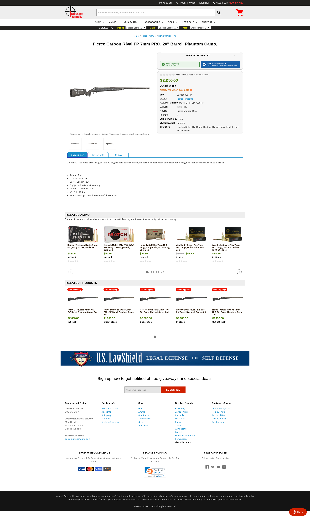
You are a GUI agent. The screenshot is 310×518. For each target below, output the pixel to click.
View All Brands (183, 442)
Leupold (179, 432)
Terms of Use (218, 415)
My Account (166, 2)
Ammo (112, 22)
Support (207, 22)
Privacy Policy (219, 418)
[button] (155, 472)
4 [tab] (162, 272)
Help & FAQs (218, 411)
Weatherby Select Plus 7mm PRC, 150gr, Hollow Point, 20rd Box (190, 247)
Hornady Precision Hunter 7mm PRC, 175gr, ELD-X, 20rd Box (82, 246)
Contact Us (218, 422)
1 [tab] (147, 272)
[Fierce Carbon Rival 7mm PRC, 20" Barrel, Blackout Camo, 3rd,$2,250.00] (191, 299)
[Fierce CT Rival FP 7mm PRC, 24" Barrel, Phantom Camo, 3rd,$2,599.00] (83, 299)
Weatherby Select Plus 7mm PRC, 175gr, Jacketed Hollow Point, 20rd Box (226, 247)
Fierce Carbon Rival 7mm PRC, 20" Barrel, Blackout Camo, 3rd (191, 310)
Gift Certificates (186, 2)
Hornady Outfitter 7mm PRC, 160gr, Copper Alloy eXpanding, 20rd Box (155, 247)
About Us (106, 411)
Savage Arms (182, 411)
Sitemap (106, 418)
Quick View (83, 234)
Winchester (181, 428)
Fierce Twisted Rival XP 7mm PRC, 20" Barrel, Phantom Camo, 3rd (227, 312)
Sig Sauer (180, 418)
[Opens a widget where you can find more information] (298, 512)
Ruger (178, 422)
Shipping (106, 415)
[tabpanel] (83, 246)
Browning (180, 408)
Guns (98, 22)
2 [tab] (152, 272)
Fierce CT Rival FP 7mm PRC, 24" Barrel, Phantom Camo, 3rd (82, 310)
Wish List (204, 2)
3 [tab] (157, 272)
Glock (178, 425)
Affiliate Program (110, 422)
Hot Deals (188, 22)
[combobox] (156, 12)
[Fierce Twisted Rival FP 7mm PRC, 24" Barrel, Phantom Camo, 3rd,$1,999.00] (119, 299)
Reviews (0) (98, 154)
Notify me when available (175, 89)
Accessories (152, 22)
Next (239, 271)
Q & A (118, 154)
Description (77, 154)
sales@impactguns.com (78, 439)
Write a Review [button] (201, 74)
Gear (171, 22)
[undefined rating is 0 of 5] (167, 74)
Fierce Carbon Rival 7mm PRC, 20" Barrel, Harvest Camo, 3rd (154, 310)
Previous (70, 271)
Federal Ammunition (185, 435)
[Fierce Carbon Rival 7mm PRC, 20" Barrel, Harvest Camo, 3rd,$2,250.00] (155, 299)
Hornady (179, 415)
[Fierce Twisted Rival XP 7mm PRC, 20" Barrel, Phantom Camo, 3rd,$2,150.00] (227, 299)
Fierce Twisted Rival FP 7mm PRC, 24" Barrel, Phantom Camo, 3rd (119, 312)
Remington (181, 439)
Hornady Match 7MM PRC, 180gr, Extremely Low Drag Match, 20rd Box (119, 247)
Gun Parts (130, 22)
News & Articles (110, 408)
